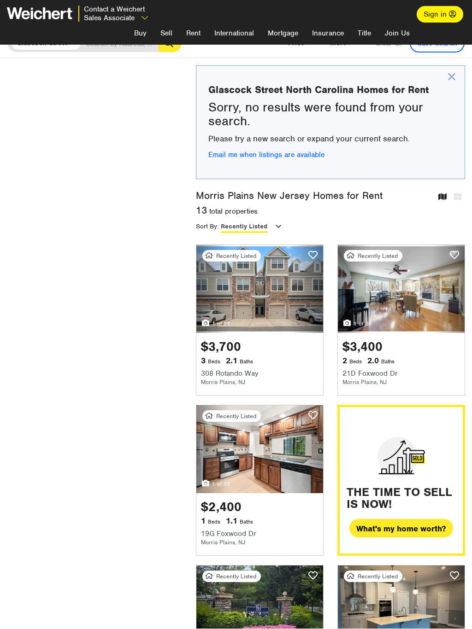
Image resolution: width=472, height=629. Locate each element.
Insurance (328, 33)
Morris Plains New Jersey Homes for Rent (289, 195)
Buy (140, 33)
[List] (457, 197)
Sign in (436, 14)
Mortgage (283, 33)
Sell (166, 33)
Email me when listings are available (266, 154)
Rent (193, 33)
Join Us (397, 33)
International (234, 33)
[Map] (442, 197)
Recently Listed (244, 226)
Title (364, 33)
